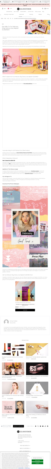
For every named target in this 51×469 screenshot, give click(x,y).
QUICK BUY (25, 310)
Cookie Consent (21, 440)
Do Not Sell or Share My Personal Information (23, 442)
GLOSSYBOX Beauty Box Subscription (23, 302)
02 (10, 18)
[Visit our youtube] (43, 426)
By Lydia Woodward (12, 379)
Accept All (37, 463)
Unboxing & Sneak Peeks (9, 14)
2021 (8, 18)
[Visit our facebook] (35, 426)
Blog (5, 18)
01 (12, 18)
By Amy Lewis (33, 358)
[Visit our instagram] (40, 426)
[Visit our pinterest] (47, 426)
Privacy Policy (20, 467)
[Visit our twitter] (38, 426)
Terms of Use (27, 467)
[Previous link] (0, 14)
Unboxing (31, 14)
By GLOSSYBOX (10, 360)
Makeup (40, 14)
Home (2, 18)
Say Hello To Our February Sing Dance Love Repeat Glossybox (25, 18)
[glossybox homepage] (25, 8)
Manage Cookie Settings (37, 457)
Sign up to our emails (18, 426)
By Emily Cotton (11, 417)
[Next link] (49, 14)
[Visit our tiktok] (45, 426)
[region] (25, 460)
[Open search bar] (42, 8)
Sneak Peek (21, 14)
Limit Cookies (37, 460)
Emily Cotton (13, 321)
